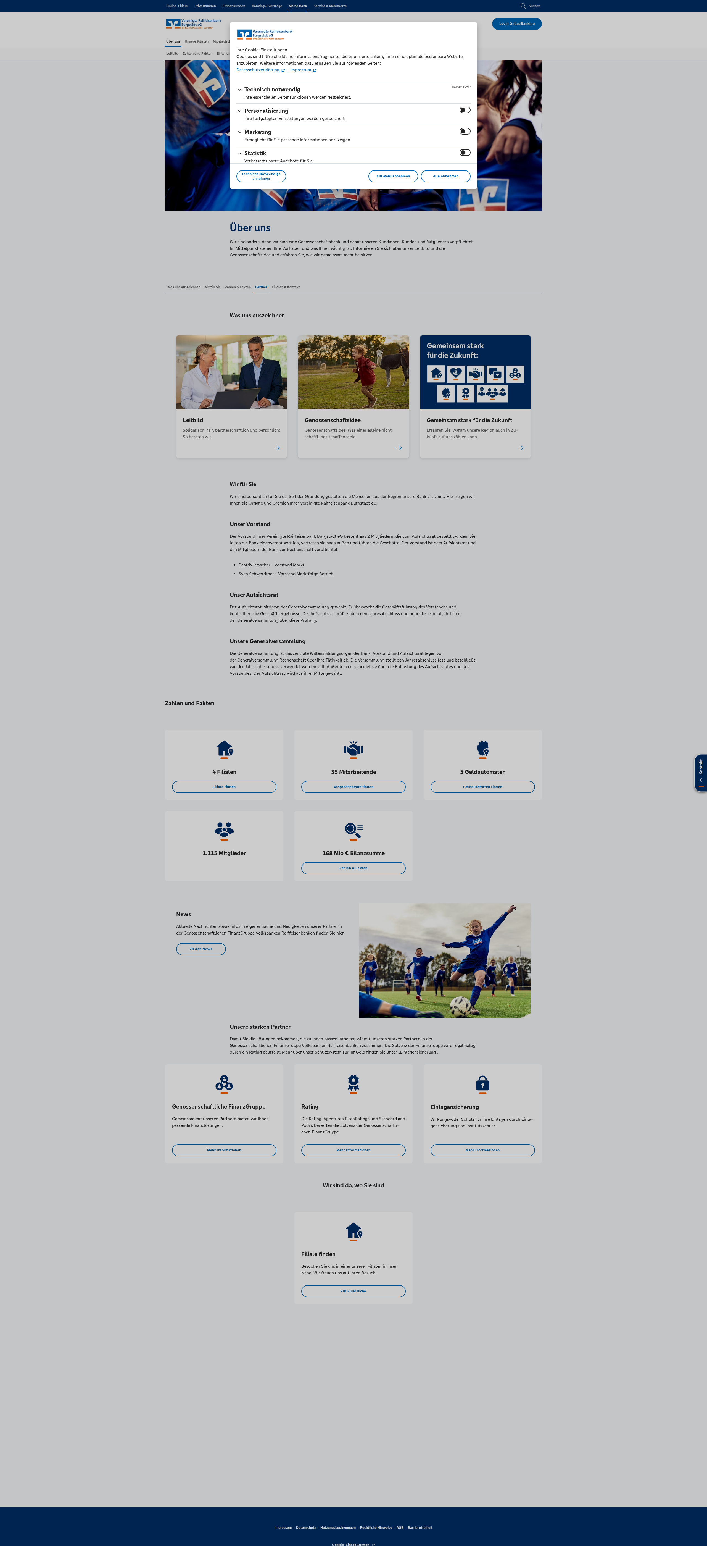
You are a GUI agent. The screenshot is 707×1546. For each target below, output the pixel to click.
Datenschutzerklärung (258, 69)
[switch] (465, 110)
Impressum (300, 69)
